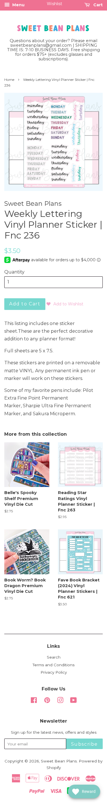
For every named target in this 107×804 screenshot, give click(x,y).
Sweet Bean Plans (59, 761)
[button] (65, 304)
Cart (97, 4)
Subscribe (84, 744)
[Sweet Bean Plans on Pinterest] (47, 701)
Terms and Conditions (53, 665)
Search (53, 657)
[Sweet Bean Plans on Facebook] (34, 701)
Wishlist (54, 3)
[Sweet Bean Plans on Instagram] (60, 701)
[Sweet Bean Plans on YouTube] (73, 701)
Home (9, 79)
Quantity (14, 272)
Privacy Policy (54, 672)
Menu (18, 4)
